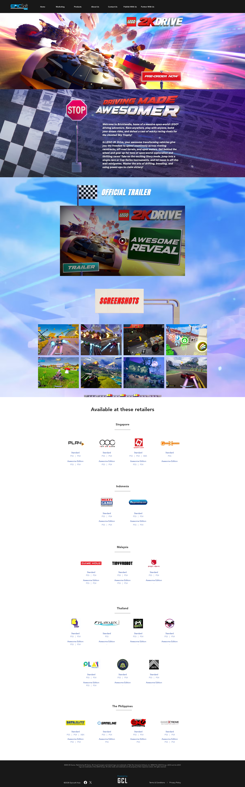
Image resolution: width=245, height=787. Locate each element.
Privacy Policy (175, 782)
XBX (82, 734)
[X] (90, 782)
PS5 (72, 456)
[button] (58, 339)
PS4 (79, 456)
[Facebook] (85, 782)
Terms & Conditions (157, 782)
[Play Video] (122, 240)
